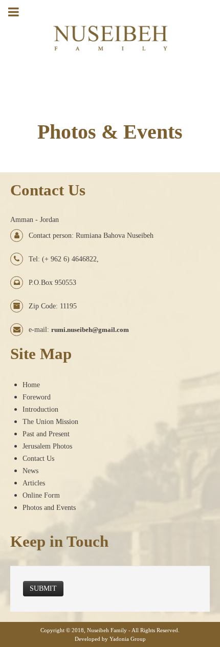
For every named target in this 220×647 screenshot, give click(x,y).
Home (31, 385)
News (30, 471)
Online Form (41, 495)
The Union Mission (50, 422)
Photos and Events (49, 507)
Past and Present (46, 434)
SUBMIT (43, 588)
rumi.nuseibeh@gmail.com (90, 329)
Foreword (37, 397)
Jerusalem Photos (47, 446)
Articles (34, 483)
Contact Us (38, 458)
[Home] (110, 29)
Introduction (40, 409)
